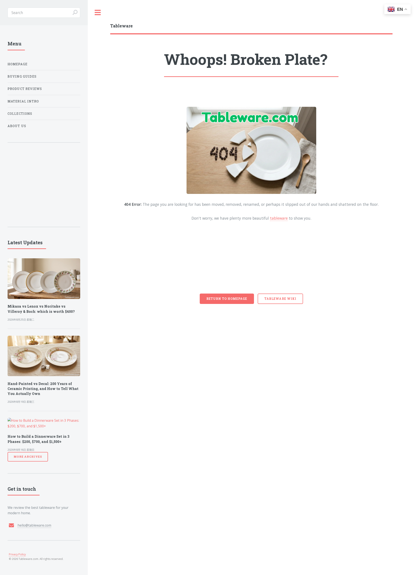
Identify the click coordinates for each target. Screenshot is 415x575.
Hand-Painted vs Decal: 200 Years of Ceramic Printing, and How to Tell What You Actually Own (43, 389)
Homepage (17, 64)
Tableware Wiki (280, 299)
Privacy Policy (17, 554)
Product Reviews (25, 89)
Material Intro (23, 101)
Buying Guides (22, 76)
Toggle (98, 12)
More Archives (28, 456)
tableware (279, 218)
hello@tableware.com (34, 525)
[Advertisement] (251, 261)
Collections (20, 114)
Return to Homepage (226, 299)
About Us (17, 126)
